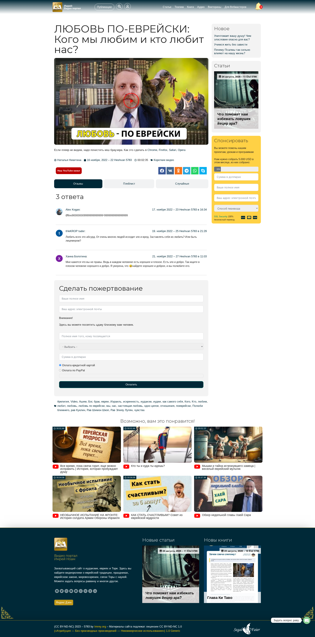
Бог (90, 401)
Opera (181, 150)
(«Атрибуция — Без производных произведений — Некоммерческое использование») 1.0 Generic (117, 630)
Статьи (167, 7)
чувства (139, 410)
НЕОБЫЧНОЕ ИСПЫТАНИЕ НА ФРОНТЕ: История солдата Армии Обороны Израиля (90, 516)
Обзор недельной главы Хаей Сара (226, 515)
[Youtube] (71, 591)
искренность (131, 401)
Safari (172, 150)
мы (108, 405)
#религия (63, 401)
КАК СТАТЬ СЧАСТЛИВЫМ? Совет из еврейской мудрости (156, 516)
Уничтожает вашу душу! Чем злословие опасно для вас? (232, 37)
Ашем (83, 401)
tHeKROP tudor (75, 231)
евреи (105, 401)
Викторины (214, 7)
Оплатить (131, 384)
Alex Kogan (73, 209)
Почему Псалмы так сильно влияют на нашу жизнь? (232, 51)
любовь (72, 405)
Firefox (163, 150)
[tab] (78, 183)
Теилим (179, 7)
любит (61, 405)
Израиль (115, 401)
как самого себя (173, 401)
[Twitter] (62, 591)
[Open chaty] (306, 620)
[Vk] (85, 591)
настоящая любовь (130, 405)
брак (97, 401)
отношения (167, 405)
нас (114, 405)
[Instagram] (66, 591)
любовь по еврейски (91, 405)
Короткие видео (164, 160)
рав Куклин (78, 410)
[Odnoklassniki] (90, 591)
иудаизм (146, 401)
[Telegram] (76, 591)
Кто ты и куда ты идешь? (148, 466)
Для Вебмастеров (235, 7)
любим (202, 401)
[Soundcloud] (95, 591)
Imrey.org (100, 626)
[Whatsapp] (81, 591)
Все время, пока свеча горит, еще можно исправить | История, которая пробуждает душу (89, 468)
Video (74, 401)
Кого (187, 401)
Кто (194, 401)
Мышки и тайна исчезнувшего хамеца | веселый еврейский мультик (228, 467)
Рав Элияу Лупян (122, 410)
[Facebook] (57, 591)
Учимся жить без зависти (230, 44)
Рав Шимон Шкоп (98, 410)
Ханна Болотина (76, 256)
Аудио (201, 7)
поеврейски (183, 405)
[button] (131, 101)
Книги (190, 7)
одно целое (151, 405)
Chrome (152, 150)
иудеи (157, 401)
